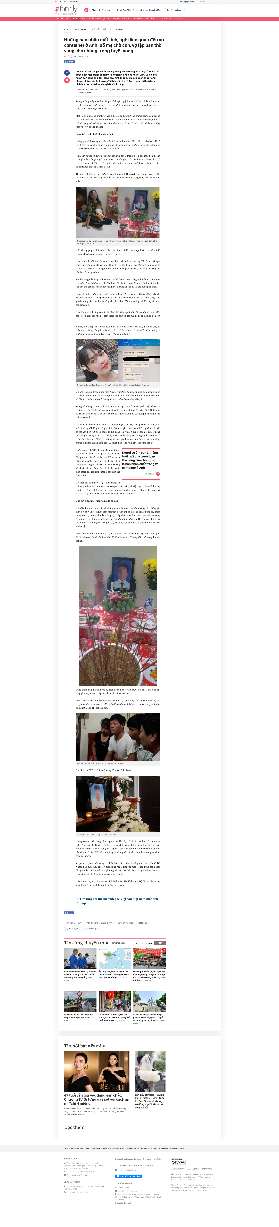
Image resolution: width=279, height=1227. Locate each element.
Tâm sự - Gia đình (164, 19)
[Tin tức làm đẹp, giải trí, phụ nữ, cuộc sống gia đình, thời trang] (66, 10)
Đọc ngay (150, 473)
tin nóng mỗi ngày (174, 10)
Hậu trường (113, 19)
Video (181, 1149)
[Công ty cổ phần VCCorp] (178, 1161)
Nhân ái (120, 29)
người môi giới (72, 928)
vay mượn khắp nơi (91, 928)
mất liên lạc (142, 923)
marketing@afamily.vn (127, 1170)
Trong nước (80, 29)
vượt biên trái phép (125, 923)
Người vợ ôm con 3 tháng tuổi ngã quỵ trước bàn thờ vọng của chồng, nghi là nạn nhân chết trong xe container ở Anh (140, 460)
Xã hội (75, 19)
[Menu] (187, 19)
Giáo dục (101, 19)
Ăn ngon (150, 19)
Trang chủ (68, 1149)
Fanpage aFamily (189, 2)
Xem (160, 943)
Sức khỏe (126, 19)
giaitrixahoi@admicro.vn (127, 1191)
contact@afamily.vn (80, 1175)
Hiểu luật (107, 29)
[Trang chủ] (57, 19)
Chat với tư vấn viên (130, 1176)
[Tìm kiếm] (222, 2)
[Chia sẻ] (67, 73)
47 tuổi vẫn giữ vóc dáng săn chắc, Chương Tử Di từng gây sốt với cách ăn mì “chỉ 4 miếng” (96, 1099)
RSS (186, 1149)
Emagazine (61, 2)
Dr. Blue (74, 2)
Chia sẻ (70, 62)
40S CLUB (179, 19)
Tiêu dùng (138, 19)
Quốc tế (95, 29)
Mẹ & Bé (91, 19)
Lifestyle (65, 19)
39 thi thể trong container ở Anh (99, 923)
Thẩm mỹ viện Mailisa (101, 10)
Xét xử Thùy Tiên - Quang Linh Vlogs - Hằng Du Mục (139, 10)
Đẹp (83, 19)
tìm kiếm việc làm (73, 923)
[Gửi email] (67, 80)
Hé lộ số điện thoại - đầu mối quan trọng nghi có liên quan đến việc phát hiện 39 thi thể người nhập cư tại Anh (116, 90)
